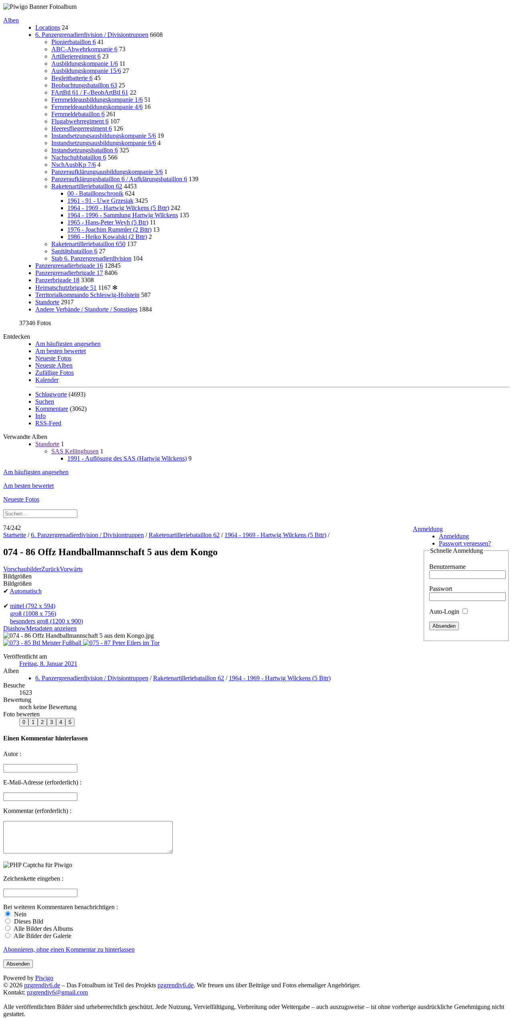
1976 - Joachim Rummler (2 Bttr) (109, 229)
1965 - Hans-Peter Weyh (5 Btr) (107, 222)
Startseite (14, 535)
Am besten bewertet (60, 351)
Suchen (44, 401)
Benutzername (447, 566)
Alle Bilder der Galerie (41, 935)
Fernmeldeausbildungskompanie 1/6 (97, 99)
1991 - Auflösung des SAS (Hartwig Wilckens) (127, 458)
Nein (19, 914)
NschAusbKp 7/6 (73, 164)
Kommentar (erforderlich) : (37, 810)
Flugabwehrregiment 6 (80, 121)
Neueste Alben (54, 365)
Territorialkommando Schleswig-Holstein (87, 294)
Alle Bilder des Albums (42, 928)
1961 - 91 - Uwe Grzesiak (100, 200)
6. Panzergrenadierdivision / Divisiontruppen (91, 34)
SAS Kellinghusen (75, 451)
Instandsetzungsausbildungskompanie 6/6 (103, 143)
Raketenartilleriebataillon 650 (88, 244)
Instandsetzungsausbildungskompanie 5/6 (103, 135)
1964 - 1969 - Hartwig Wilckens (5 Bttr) (118, 207)
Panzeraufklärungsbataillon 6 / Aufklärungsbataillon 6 (119, 179)
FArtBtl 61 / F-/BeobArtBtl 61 (89, 92)
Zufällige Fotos (54, 372)
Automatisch (26, 591)
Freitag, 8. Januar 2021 (48, 663)
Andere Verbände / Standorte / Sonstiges (86, 309)
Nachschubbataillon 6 (78, 157)
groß (33, 613)
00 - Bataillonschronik (95, 193)
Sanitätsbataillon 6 (74, 251)
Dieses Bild (27, 921)
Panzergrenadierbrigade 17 (69, 272)
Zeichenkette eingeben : (33, 878)
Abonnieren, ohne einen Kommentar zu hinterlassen (69, 949)
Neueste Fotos (53, 358)
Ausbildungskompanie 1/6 (84, 63)
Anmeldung (428, 529)
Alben (11, 20)
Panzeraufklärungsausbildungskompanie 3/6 (107, 171)
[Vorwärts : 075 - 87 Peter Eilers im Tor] (121, 642)
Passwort (440, 588)
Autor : (12, 753)
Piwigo (44, 977)
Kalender (47, 379)
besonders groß (46, 621)
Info (40, 415)
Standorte (47, 302)
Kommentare (51, 408)
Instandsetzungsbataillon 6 (84, 150)
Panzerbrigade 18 (57, 280)
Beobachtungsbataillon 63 (84, 85)
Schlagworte (51, 394)
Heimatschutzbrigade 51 (66, 287)
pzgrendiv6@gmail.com (57, 992)
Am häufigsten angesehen (68, 343)
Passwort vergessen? (465, 543)
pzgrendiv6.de (42, 985)
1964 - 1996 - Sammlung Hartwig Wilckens (122, 215)
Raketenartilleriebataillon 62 (86, 186)
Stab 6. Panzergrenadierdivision (91, 258)
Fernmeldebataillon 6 (78, 114)
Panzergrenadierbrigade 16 (69, 265)
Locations (47, 27)
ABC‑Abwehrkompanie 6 (84, 49)
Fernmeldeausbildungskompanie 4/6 (97, 106)
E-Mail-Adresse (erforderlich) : (42, 782)
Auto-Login (445, 611)
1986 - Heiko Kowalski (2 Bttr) (107, 236)
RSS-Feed (48, 423)
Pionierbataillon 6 (73, 41)
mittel (32, 605)
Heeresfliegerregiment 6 (81, 128)
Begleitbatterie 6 (72, 78)
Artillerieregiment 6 (76, 56)
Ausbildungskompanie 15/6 (86, 70)
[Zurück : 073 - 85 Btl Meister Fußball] (43, 642)
